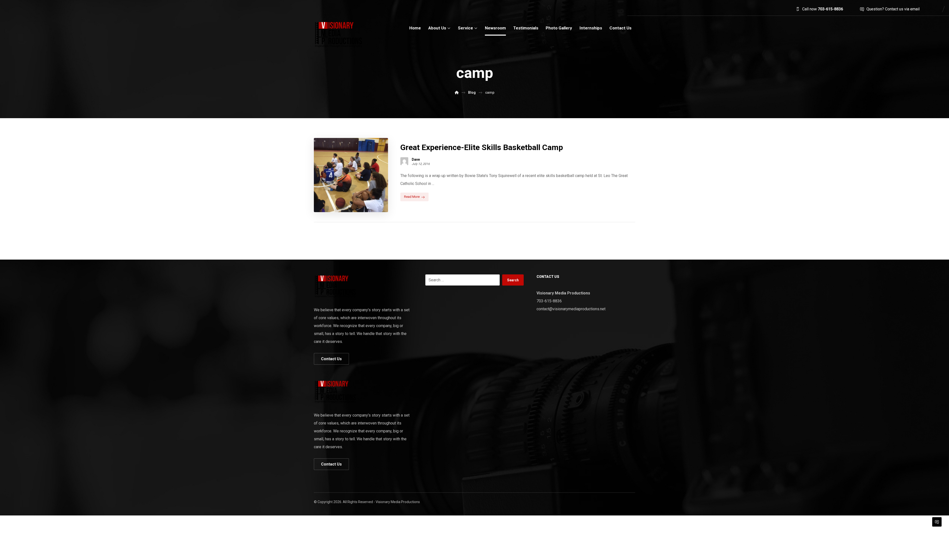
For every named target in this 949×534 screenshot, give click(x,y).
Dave (416, 159)
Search (513, 280)
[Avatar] (404, 161)
